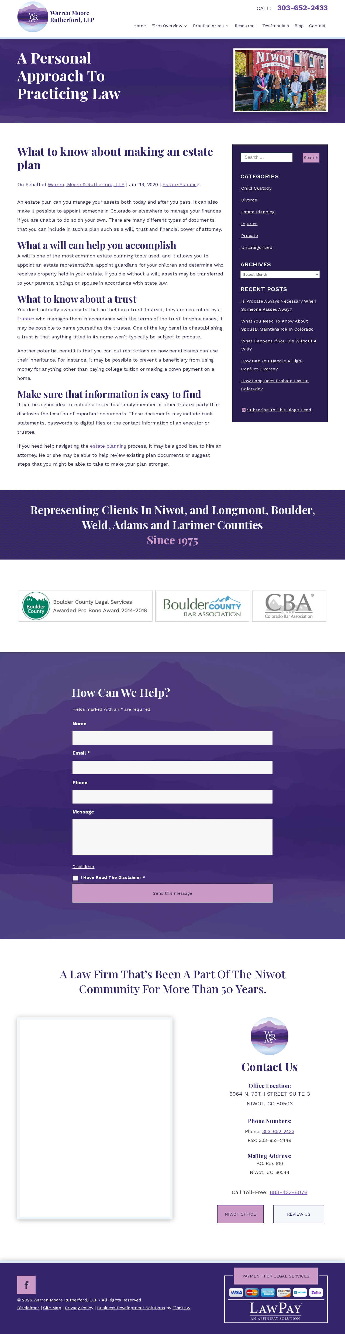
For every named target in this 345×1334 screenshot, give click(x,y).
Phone (80, 782)
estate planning (108, 446)
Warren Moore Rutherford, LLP (65, 1300)
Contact (317, 25)
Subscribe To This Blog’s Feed (279, 409)
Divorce (249, 200)
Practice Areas (208, 25)
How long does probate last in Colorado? (275, 384)
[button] (339, 1294)
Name (80, 723)
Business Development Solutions (131, 1307)
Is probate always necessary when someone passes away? (278, 305)
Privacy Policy (79, 1307)
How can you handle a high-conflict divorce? (272, 364)
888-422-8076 (289, 1192)
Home (139, 25)
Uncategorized (256, 247)
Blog (299, 25)
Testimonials (275, 25)
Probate (249, 235)
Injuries (249, 223)
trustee (25, 318)
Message (83, 812)
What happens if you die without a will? (279, 345)
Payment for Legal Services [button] (275, 1276)
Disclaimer (84, 866)
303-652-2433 (302, 7)
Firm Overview (166, 25)
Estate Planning (181, 184)
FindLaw (181, 1307)
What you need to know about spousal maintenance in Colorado (277, 325)
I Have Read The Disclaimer (113, 877)
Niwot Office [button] (240, 1214)
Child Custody (256, 188)
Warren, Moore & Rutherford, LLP (86, 184)
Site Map (52, 1307)
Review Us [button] (298, 1214)
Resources (246, 25)
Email (81, 753)
